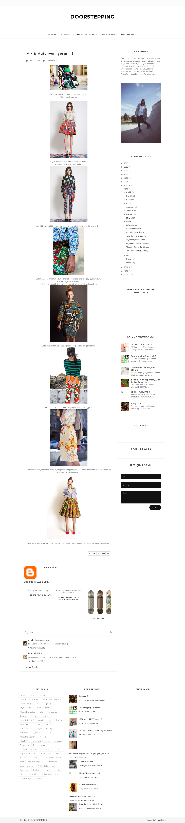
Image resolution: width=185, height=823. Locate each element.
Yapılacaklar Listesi (86, 35)
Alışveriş (47, 703)
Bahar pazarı (131, 225)
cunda (57, 770)
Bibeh (38, 708)
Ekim (128, 200)
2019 (126, 163)
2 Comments (51, 61)
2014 (126, 182)
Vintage (49, 728)
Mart (128, 255)
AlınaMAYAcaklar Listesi (30, 741)
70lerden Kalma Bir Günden (137, 247)
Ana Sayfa (51, 35)
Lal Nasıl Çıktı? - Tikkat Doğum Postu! (95, 730)
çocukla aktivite (26, 766)
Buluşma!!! (136, 403)
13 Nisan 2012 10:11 (37, 661)
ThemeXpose (160, 820)
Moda (32, 695)
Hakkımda (66, 35)
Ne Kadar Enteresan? (29, 699)
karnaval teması (51, 774)
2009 (126, 275)
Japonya (46, 716)
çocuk (40, 720)
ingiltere (48, 724)
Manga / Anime (39, 745)
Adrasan (23, 757)
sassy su (39, 778)
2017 (126, 170)
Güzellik (47, 732)
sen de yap (24, 732)
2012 (126, 189)
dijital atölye (46, 753)
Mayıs (129, 218)
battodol (32, 653)
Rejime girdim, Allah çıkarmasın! (83, 796)
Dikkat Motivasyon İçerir (90, 773)
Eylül (128, 203)
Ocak (128, 263)
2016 (126, 174)
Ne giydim (44, 695)
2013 (126, 185)
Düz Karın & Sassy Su (141, 344)
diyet (47, 741)
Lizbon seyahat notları (51, 757)
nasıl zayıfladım (51, 762)
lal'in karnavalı (26, 778)
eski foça (36, 774)
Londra (37, 724)
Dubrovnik (24, 745)
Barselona (24, 770)
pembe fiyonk (34, 640)
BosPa (59, 720)
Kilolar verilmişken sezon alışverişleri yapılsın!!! (89, 753)
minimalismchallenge (28, 749)
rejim (40, 728)
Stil (38, 703)
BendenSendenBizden (52, 699)
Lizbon (34, 757)
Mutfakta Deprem (27, 737)
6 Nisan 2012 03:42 (36, 648)
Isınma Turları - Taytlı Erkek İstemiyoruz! (68, 598)
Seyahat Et (52, 712)
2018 (126, 167)
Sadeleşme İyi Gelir (140, 392)
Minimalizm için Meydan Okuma (143, 368)
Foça (57, 749)
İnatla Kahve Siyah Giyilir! (90, 784)
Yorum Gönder (32, 667)
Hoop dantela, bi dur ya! (39, 595)
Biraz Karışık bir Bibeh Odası (91, 804)
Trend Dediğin (26, 703)
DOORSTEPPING (92, 17)
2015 (126, 178)
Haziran (129, 214)
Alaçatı (43, 737)
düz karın (24, 774)
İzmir (50, 720)
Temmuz (130, 210)
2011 (126, 267)
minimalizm (46, 749)
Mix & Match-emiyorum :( (137, 251)
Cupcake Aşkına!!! (86, 762)
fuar (22, 762)
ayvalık (47, 770)
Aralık (128, 192)
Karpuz (23, 716)
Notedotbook (128, 35)
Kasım (129, 196)
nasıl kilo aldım (34, 762)
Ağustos (129, 207)
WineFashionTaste (133, 228)
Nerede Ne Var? (27, 720)
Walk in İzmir (109, 35)
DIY (41, 712)
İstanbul (59, 753)
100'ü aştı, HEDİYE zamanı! (90, 719)
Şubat (128, 259)
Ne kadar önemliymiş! (135, 232)
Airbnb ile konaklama (46, 766)
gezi (47, 708)
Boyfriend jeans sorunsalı (136, 240)
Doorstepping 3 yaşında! (143, 356)
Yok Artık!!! (98, 619)
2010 (126, 271)
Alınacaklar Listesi (27, 712)
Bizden (23, 695)
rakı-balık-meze (26, 728)
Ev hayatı (34, 716)
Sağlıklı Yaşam (26, 708)
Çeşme (37, 732)
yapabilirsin (25, 724)
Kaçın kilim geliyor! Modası (137, 243)
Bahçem (57, 741)
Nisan (128, 222)
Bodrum (36, 770)
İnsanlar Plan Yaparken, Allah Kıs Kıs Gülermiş (145, 380)
